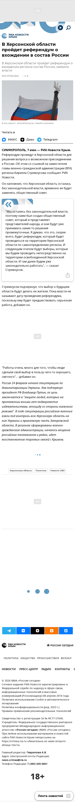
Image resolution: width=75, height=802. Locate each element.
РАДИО (46, 670)
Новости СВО (57, 470)
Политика (41, 470)
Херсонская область (21, 470)
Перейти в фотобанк (44, 123)
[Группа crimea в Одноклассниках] (52, 630)
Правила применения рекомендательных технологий (36, 711)
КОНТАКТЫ (62, 670)
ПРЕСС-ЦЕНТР (28, 670)
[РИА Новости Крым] (15, 36)
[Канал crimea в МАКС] (66, 630)
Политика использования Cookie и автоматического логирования (35, 702)
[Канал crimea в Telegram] (9, 630)
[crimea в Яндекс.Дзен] (37, 630)
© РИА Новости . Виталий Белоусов (18, 123)
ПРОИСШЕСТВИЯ (48, 658)
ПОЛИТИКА (11, 658)
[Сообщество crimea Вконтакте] (23, 630)
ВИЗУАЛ (66, 658)
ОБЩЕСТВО (27, 658)
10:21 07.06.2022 (10, 76)
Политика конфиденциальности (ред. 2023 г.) (30, 707)
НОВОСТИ (9, 670)
